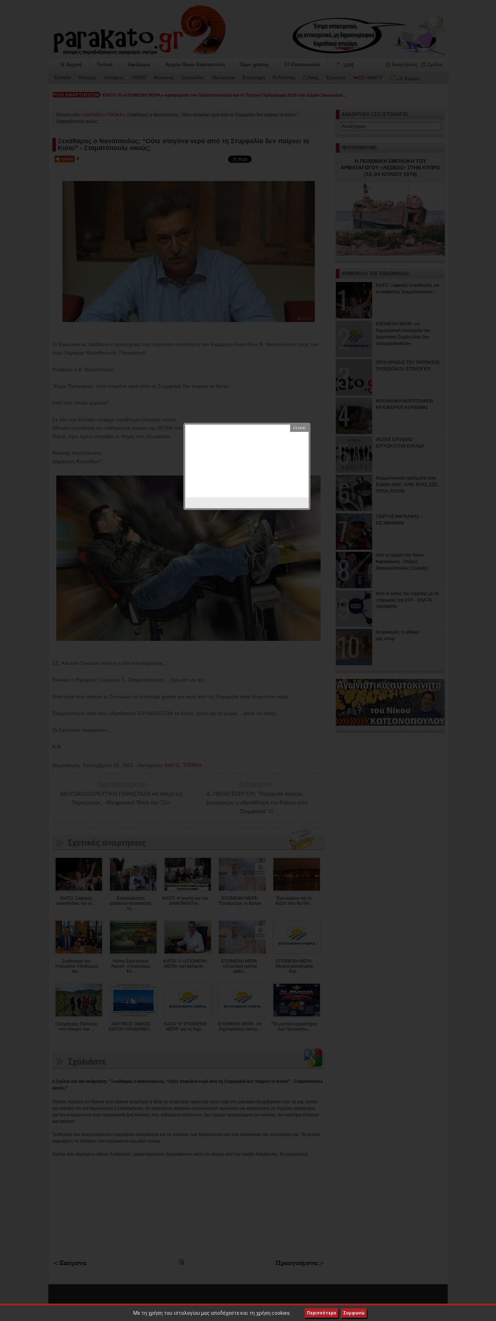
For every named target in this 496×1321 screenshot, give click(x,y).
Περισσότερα (321, 1313)
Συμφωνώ (354, 1313)
